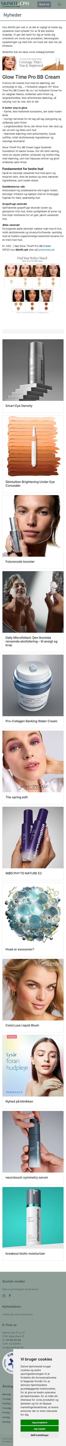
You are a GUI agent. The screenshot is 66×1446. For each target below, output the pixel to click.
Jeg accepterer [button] (39, 1422)
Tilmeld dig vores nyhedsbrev (17, 1314)
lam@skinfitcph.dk (13, 1347)
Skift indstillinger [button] (40, 1435)
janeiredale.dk (46, 249)
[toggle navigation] (59, 4)
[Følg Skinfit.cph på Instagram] (3, 1296)
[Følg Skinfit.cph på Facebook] (10, 1296)
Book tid (44, 4)
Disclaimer (6, 1441)
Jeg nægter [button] (40, 1428)
